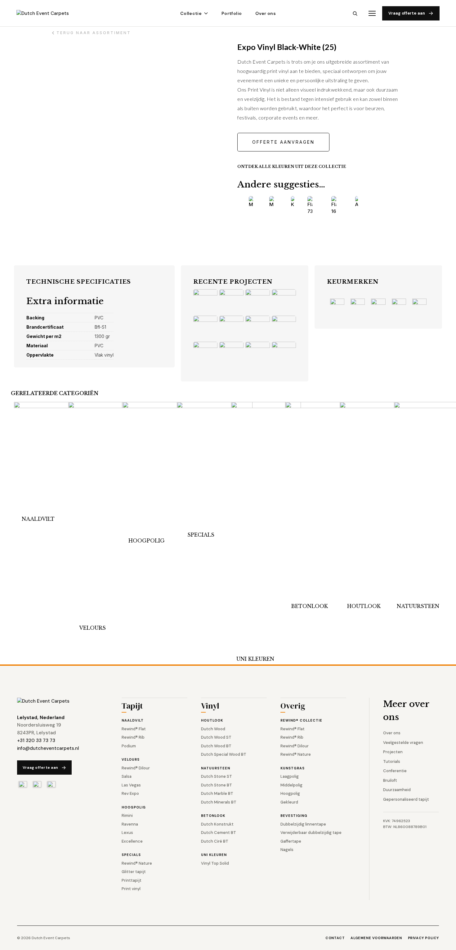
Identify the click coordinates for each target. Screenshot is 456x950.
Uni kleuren (255, 659)
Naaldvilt (38, 519)
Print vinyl (131, 888)
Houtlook (364, 606)
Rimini (127, 815)
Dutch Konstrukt (217, 824)
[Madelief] (271, 202)
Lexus (127, 832)
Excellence (132, 841)
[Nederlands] (23, 784)
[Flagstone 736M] (309, 205)
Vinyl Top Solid (215, 863)
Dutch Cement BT (218, 832)
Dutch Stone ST (216, 776)
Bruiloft (390, 780)
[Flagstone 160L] (333, 205)
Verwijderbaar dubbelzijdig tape (311, 832)
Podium (129, 746)
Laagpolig (289, 776)
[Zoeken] (355, 13)
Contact (335, 938)
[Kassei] (292, 202)
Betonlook (309, 606)
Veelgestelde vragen (403, 742)
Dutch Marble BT (217, 793)
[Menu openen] (372, 13)
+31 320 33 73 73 (36, 740)
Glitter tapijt (134, 871)
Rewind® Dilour (136, 768)
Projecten (393, 751)
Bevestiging (293, 815)
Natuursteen (418, 606)
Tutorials (391, 761)
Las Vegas (131, 785)
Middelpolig (291, 785)
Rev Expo (130, 793)
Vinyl (210, 706)
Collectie (191, 13)
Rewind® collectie (301, 720)
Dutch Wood (213, 729)
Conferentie (395, 770)
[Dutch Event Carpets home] (48, 13)
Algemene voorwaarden (376, 938)
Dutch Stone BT (216, 785)
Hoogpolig (146, 541)
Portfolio (231, 13)
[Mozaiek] (251, 202)
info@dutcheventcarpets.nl (48, 748)
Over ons (265, 13)
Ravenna (130, 824)
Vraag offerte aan (406, 13)
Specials (200, 535)
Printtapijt (131, 880)
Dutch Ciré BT (214, 841)
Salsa (127, 776)
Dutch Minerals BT (218, 802)
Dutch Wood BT (216, 746)
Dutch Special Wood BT (223, 754)
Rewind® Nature (137, 863)
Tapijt (132, 706)
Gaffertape (290, 841)
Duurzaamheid (397, 789)
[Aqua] (356, 202)
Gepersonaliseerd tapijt (406, 799)
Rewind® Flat (134, 729)
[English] (37, 784)
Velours (92, 628)
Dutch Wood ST (216, 737)
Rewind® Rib (133, 737)
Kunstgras (292, 768)
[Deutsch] (51, 784)
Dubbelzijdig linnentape (303, 824)
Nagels (286, 849)
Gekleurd (289, 802)
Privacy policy (423, 938)
